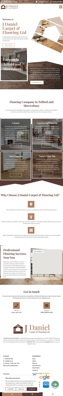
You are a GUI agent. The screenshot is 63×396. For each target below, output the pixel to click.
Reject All (21, 389)
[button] (60, 6)
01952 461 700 (31, 342)
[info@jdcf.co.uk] (32, 394)
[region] (21, 384)
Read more (16, 145)
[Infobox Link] (16, 308)
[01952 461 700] (12, 394)
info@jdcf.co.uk (49, 342)
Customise (10, 389)
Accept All (32, 389)
